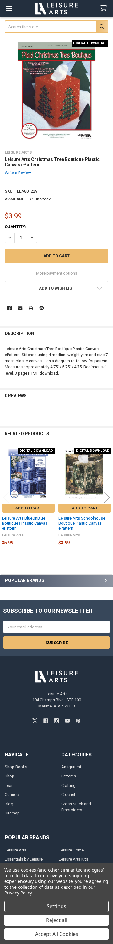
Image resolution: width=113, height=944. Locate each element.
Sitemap (12, 813)
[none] (57, 92)
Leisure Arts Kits (73, 859)
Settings (56, 906)
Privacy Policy (18, 893)
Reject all (56, 920)
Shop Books (16, 767)
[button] (57, 288)
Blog (9, 804)
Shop (9, 776)
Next (106, 497)
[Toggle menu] (8, 8)
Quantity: (15, 226)
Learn (10, 785)
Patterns (68, 776)
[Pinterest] (41, 307)
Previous (6, 497)
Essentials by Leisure (24, 859)
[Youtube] (67, 720)
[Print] (30, 307)
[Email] (19, 307)
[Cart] (104, 8)
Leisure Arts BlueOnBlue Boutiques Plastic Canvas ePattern (24, 523)
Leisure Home (71, 850)
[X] (34, 720)
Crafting (68, 785)
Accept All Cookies (56, 934)
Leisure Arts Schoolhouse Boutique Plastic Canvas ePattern (81, 523)
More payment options (56, 273)
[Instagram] (56, 720)
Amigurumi (71, 767)
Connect (12, 794)
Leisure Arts (15, 850)
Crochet (68, 794)
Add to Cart (28, 508)
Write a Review (18, 172)
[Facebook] (9, 307)
